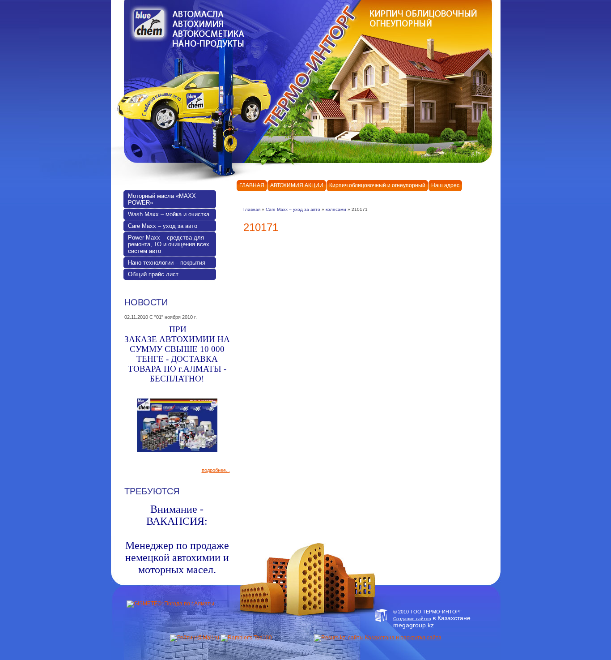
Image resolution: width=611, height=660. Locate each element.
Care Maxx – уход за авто (293, 209)
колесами (336, 209)
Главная (251, 209)
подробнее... (216, 470)
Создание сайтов (412, 618)
